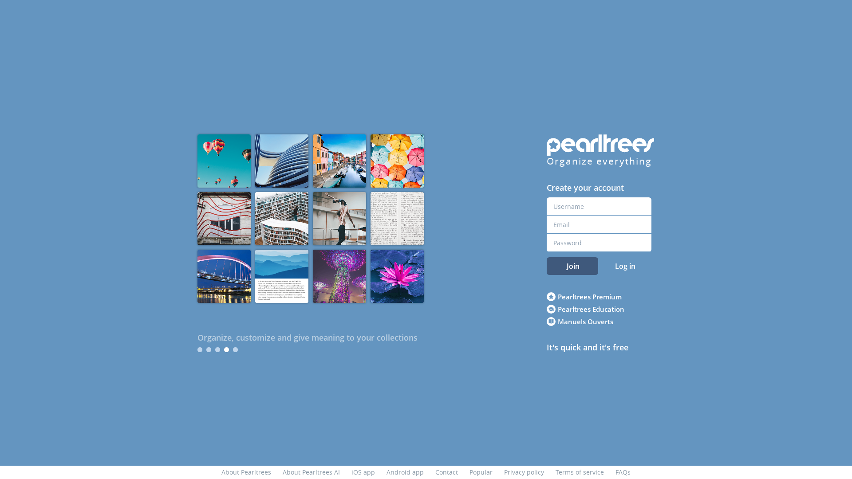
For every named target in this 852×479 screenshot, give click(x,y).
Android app (405, 472)
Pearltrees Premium (590, 296)
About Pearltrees (246, 472)
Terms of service (580, 472)
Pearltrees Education (591, 309)
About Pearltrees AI (311, 472)
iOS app (363, 472)
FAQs (623, 472)
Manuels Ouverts (585, 321)
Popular (481, 472)
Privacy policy (524, 472)
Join (573, 266)
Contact (446, 472)
